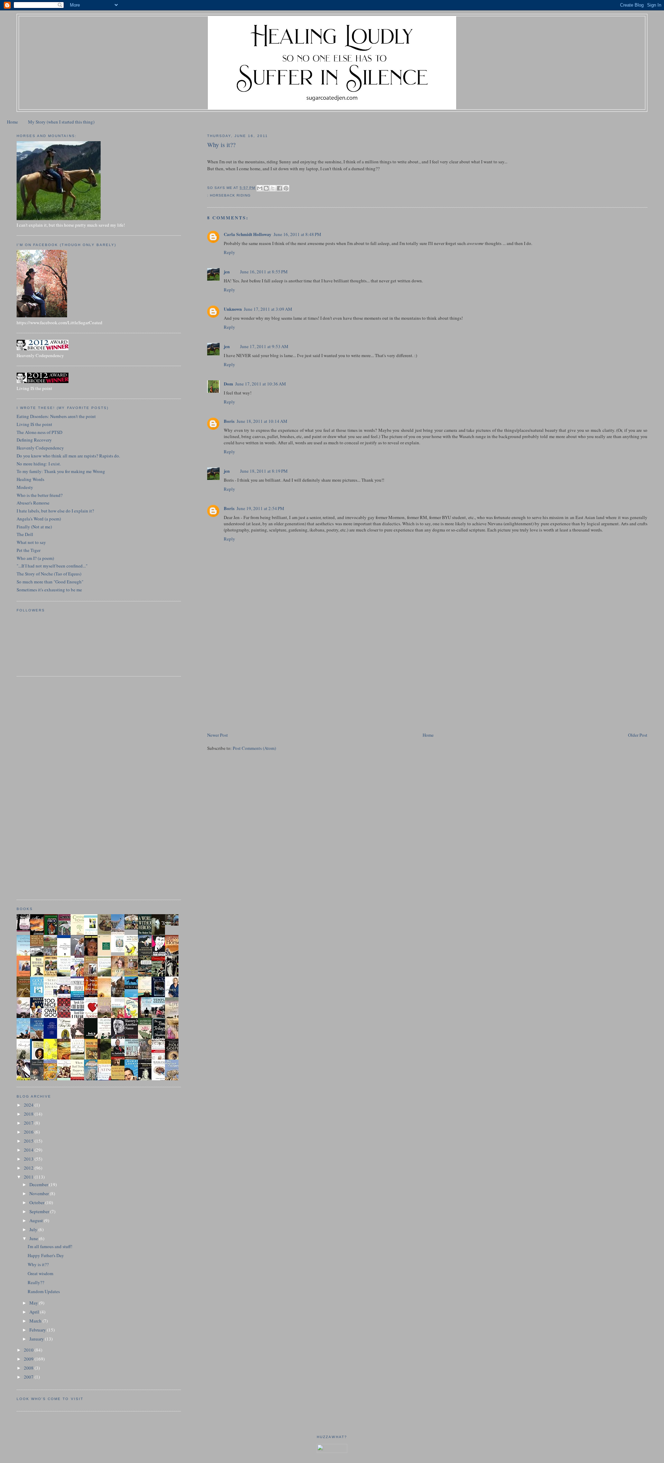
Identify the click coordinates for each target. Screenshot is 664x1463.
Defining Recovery (34, 440)
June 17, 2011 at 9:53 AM (264, 346)
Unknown (233, 309)
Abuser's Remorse (33, 503)
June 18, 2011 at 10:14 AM (262, 421)
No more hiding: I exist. (39, 464)
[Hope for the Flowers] (52, 1059)
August (36, 1220)
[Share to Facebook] (279, 188)
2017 (29, 1123)
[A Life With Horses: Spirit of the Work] (173, 924)
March (36, 1321)
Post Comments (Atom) (254, 748)
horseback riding (230, 195)
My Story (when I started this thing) (61, 122)
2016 (29, 1132)
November (39, 1193)
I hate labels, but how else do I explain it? (55, 511)
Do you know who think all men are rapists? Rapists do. (68, 456)
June (34, 1238)
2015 (29, 1141)
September (39, 1211)
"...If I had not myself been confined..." (52, 566)
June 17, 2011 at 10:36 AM (260, 384)
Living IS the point (34, 424)
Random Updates (44, 1291)
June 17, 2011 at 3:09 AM (268, 309)
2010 (29, 1350)
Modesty (25, 487)
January (37, 1339)
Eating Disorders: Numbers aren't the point (56, 416)
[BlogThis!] (266, 188)
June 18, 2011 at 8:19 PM (264, 471)
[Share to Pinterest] (286, 188)
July (33, 1229)
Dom (228, 383)
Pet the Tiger (28, 550)
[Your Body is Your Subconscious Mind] (119, 950)
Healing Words (30, 479)
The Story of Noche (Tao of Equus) (49, 574)
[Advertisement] (259, 682)
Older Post (637, 735)
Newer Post (217, 735)
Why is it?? (38, 1264)
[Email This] (259, 188)
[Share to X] (272, 188)
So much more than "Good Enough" (50, 582)
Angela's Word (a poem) (39, 519)
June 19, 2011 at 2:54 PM (260, 508)
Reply (229, 252)
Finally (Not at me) (34, 527)
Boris (229, 421)
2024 (29, 1105)
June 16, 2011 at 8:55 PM (264, 272)
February (38, 1330)
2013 (29, 1159)
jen (227, 271)
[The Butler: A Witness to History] (146, 1017)
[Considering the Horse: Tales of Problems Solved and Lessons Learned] (133, 975)
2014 (29, 1150)
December (39, 1184)
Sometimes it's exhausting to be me (49, 590)
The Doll (25, 534)
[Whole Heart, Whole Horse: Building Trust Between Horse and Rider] (92, 975)
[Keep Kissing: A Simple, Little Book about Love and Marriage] (25, 930)
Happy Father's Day (46, 1255)
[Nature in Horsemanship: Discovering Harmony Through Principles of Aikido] (146, 955)
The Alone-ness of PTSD (39, 432)
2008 (29, 1368)
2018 (29, 1114)
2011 (29, 1177)
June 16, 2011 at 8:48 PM (297, 234)
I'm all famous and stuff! (50, 1246)
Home (12, 122)
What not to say (31, 542)
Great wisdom (40, 1273)
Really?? (36, 1282)
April (34, 1312)
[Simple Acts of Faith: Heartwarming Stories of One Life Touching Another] (106, 933)
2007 (29, 1377)
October (37, 1202)
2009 (29, 1359)
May (34, 1303)
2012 (29, 1168)
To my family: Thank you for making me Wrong (61, 471)
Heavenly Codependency (40, 448)
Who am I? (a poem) (35, 558)
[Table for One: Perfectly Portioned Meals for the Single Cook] (133, 928)
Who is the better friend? (40, 495)
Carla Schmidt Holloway (247, 234)
